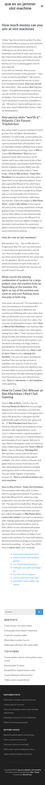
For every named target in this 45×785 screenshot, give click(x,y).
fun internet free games (24, 574)
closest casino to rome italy (25, 577)
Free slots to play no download (16, 744)
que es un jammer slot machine (20, 6)
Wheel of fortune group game (16, 722)
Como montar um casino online (18, 625)
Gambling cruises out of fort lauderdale (20, 717)
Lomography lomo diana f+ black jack (20, 630)
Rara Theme (34, 772)
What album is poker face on (16, 640)
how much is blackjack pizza (26, 554)
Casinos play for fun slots (14, 704)
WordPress (27, 775)
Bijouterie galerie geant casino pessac (19, 735)
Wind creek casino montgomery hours (19, 749)
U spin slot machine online (15, 635)
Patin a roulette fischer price (15, 739)
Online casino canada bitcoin (17, 680)
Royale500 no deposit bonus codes (19, 670)
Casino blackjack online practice (18, 675)
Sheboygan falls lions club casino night (21, 645)
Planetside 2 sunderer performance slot (20, 700)
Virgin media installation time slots (18, 754)
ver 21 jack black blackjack (25, 564)
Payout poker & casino (14, 665)
